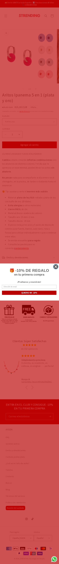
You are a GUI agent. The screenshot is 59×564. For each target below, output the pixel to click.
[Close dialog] (55, 266)
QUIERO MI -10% (29, 293)
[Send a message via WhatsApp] (54, 559)
